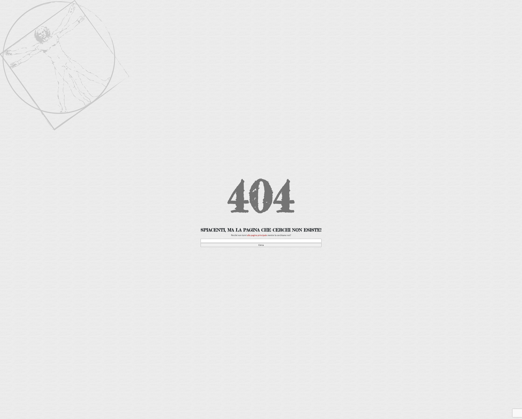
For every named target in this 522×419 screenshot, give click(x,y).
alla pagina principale (257, 235)
